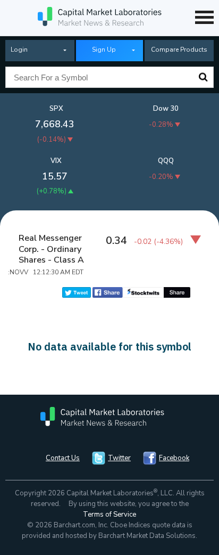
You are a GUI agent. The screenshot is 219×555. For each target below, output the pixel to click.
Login (19, 49)
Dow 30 (166, 108)
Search (203, 77)
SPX (56, 108)
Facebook (174, 458)
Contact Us (63, 458)
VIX (56, 161)
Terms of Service (109, 514)
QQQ (166, 161)
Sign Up (104, 49)
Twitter (119, 458)
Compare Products (179, 49)
